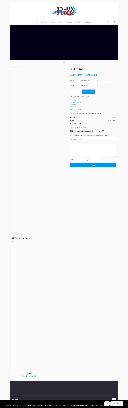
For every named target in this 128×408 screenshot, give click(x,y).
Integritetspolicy (116, 403)
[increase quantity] (79, 91)
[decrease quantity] (71, 91)
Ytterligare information (76, 102)
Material (72, 80)
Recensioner (73, 104)
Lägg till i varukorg (88, 91)
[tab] (93, 100)
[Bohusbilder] (64, 10)
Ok (107, 403)
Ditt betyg (73, 139)
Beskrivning (73, 100)
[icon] (110, 399)
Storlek (72, 85)
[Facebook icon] (108, 399)
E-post (86, 160)
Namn (72, 159)
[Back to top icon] (114, 399)
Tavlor (87, 96)
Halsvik (29, 374)
